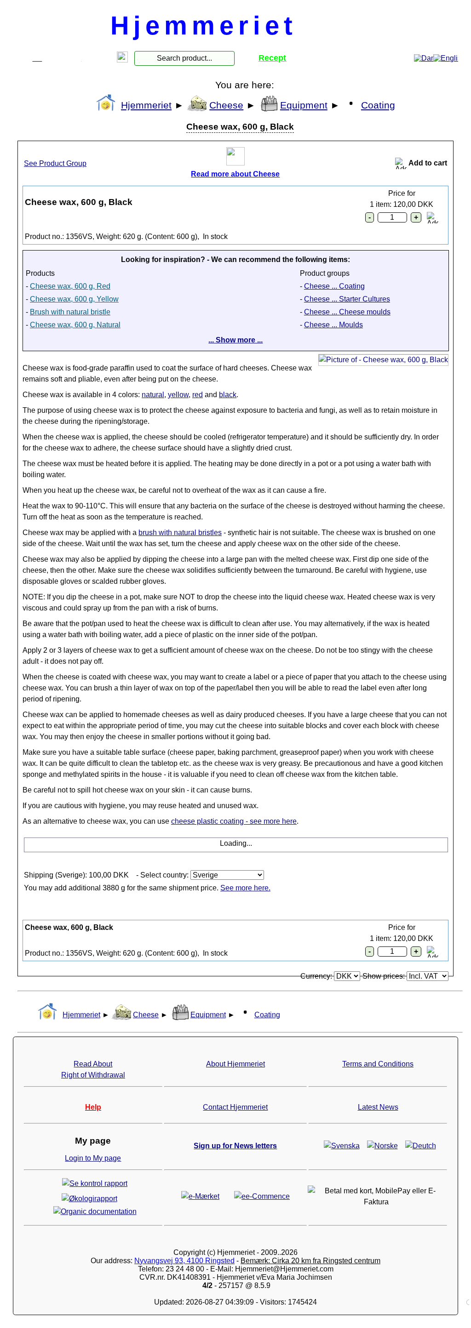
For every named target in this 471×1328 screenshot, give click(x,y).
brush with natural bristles (180, 532)
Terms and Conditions (378, 1064)
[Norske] (382, 1146)
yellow (178, 395)
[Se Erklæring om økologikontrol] (89, 1198)
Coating (378, 105)
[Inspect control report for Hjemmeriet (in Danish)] (94, 1183)
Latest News (378, 1107)
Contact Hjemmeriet (235, 1107)
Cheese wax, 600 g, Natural (75, 326)
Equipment (303, 105)
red (197, 395)
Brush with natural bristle (70, 313)
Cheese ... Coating (334, 286)
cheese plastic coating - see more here (234, 821)
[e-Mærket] (200, 1196)
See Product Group (55, 163)
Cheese (226, 105)
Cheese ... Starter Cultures (347, 299)
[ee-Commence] (262, 1196)
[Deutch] (420, 1146)
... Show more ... (235, 340)
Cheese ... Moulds (333, 325)
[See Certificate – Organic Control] (95, 1211)
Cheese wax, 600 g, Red (70, 287)
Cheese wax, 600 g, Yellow (74, 300)
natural (153, 395)
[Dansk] (423, 58)
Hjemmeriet (146, 105)
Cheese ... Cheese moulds (347, 312)
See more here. (245, 888)
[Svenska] (342, 1146)
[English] (444, 58)
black (227, 395)
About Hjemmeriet (235, 1064)
